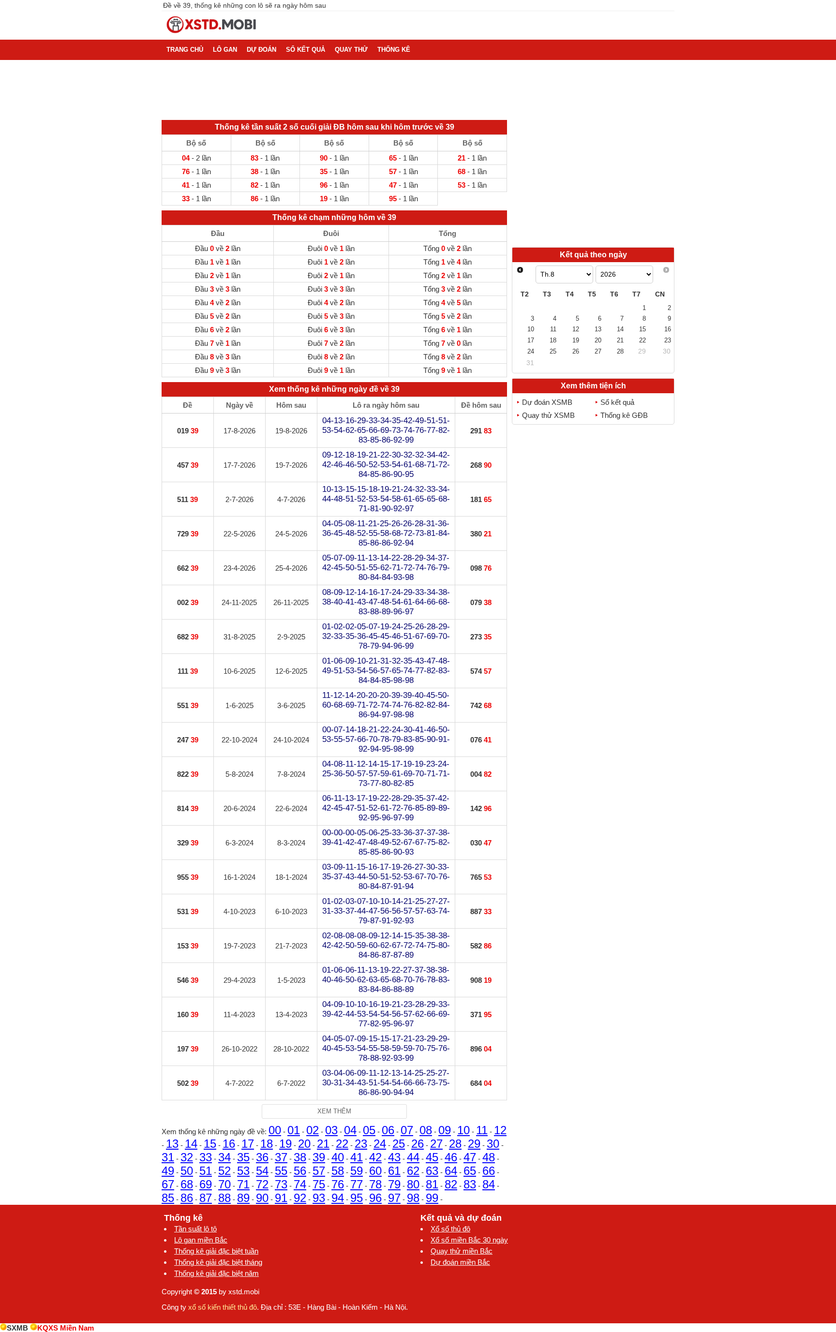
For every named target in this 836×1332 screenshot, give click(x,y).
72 (262, 1184)
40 (337, 1157)
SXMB (17, 1328)
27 (436, 1143)
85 (168, 1197)
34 (224, 1157)
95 (356, 1197)
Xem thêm (334, 1111)
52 (224, 1170)
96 (375, 1197)
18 (266, 1143)
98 (413, 1197)
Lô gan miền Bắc (200, 1240)
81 (432, 1184)
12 (500, 1130)
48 (488, 1157)
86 (186, 1197)
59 (356, 1170)
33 (205, 1157)
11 (482, 1130)
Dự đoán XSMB (547, 402)
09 (444, 1130)
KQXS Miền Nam (65, 1328)
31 (168, 1157)
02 (312, 1130)
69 (205, 1184)
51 (205, 1170)
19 (285, 1143)
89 (243, 1197)
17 (247, 1143)
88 (224, 1197)
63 (432, 1170)
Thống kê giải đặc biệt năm (216, 1273)
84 (488, 1184)
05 (369, 1130)
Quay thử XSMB (548, 415)
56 (300, 1170)
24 (379, 1143)
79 (394, 1184)
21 (323, 1143)
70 (224, 1184)
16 (229, 1143)
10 (463, 1130)
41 (356, 1157)
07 (407, 1130)
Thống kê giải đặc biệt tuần (216, 1251)
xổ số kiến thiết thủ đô (222, 1307)
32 (186, 1157)
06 (388, 1130)
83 (469, 1184)
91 (281, 1197)
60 (375, 1170)
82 (451, 1184)
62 (413, 1170)
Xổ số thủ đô (450, 1229)
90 (262, 1197)
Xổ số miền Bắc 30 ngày (469, 1240)
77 (356, 1184)
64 (451, 1170)
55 (281, 1170)
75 (319, 1184)
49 (168, 1170)
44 (413, 1157)
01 (293, 1130)
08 (425, 1130)
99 (432, 1197)
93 (319, 1197)
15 (210, 1143)
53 (243, 1170)
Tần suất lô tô (195, 1229)
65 (469, 1170)
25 (398, 1143)
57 (319, 1170)
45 (432, 1157)
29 (474, 1143)
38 (300, 1157)
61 (394, 1170)
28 (455, 1143)
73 (281, 1184)
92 (300, 1197)
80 (413, 1184)
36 (262, 1157)
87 (205, 1197)
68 (186, 1184)
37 (281, 1157)
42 (375, 1157)
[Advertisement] (593, 178)
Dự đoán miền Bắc (460, 1262)
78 (375, 1184)
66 (488, 1170)
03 (331, 1130)
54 (262, 1170)
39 (319, 1157)
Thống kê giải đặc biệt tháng (218, 1262)
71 (243, 1184)
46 (451, 1157)
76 (337, 1184)
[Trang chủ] (212, 35)
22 (342, 1143)
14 (191, 1143)
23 (361, 1143)
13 (172, 1143)
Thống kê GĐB (624, 415)
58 (337, 1170)
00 (275, 1130)
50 (186, 1170)
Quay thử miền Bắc (462, 1251)
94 (337, 1197)
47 (469, 1157)
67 (168, 1184)
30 (493, 1143)
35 (243, 1157)
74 (300, 1184)
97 (394, 1197)
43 (394, 1157)
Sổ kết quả (617, 402)
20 (304, 1143)
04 (350, 1130)
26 (417, 1143)
